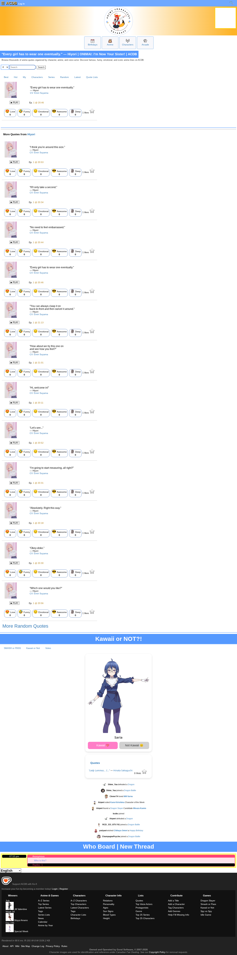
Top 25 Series (143, 914)
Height (106, 918)
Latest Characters (80, 907)
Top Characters (78, 904)
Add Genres (174, 911)
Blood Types (109, 914)
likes (85, 112)
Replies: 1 (38, 865)
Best (6, 77)
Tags (40, 911)
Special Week (21, 931)
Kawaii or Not (33, 648)
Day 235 (10, 923)
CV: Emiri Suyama (39, 93)
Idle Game (206, 914)
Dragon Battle (130, 790)
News (41, 918)
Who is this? (40, 860)
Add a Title (173, 900)
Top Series (43, 904)
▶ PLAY (14, 102)
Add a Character (176, 904)
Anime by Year (45, 925)
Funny (24, 112)
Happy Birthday (136, 831)
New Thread (137, 846)
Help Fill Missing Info (178, 914)
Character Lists (78, 914)
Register (63, 889)
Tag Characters (176, 907)
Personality (108, 904)
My (24, 77)
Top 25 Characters (145, 918)
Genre (139, 911)
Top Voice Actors (144, 904)
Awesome (59, 112)
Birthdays (92, 44)
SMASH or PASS (12, 648)
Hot (15, 77)
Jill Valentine (20, 909)
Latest (77, 77)
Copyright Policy (157, 952)
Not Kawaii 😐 (134, 745)
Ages (105, 907)
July (8, 900)
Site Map (25, 946)
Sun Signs (108, 911)
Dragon (131, 785)
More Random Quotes (25, 626)
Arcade (145, 44)
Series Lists (44, 914)
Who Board (99, 846)
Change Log (38, 946)
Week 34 (10, 911)
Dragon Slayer (116, 808)
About (5, 946)
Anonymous (38, 856)
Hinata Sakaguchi (123, 770)
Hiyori (31, 134)
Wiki (17, 946)
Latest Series (44, 907)
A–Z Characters (79, 900)
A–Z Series (43, 900)
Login (55, 889)
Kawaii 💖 (102, 745)
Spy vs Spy (206, 911)
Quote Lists (92, 77)
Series (51, 77)
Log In (21, 3)
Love (10, 112)
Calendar (42, 922)
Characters (127, 44)
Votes (48, 648)
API (12, 946)
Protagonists (142, 907)
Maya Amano (21, 920)
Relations (108, 900)
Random (64, 77)
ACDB (11, 3)
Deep (75, 112)
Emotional (41, 112)
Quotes (95, 763)
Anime (110, 44)
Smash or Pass (208, 904)
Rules (64, 946)
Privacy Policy (53, 946)
